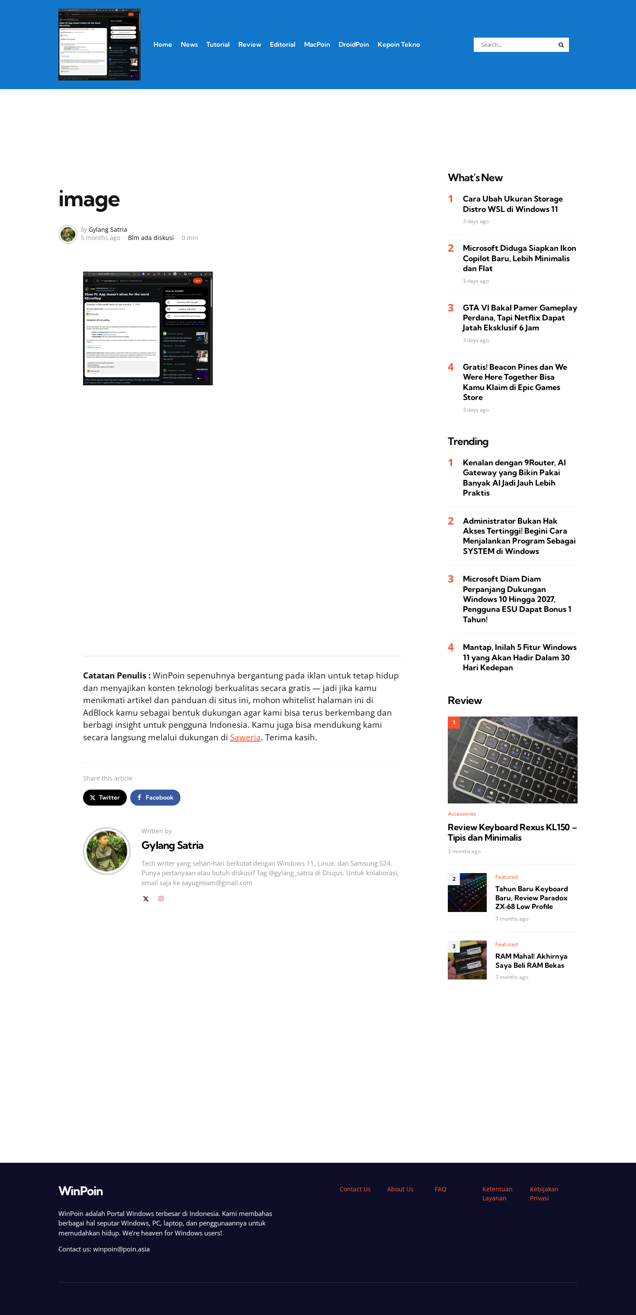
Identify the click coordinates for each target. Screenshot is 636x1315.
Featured (506, 876)
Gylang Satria (108, 229)
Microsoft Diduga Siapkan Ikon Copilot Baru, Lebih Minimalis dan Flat (519, 258)
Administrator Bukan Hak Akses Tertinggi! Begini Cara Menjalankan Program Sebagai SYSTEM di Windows (519, 536)
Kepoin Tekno (399, 44)
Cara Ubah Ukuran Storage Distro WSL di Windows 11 (513, 204)
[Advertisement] (318, 119)
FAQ (440, 1189)
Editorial (283, 44)
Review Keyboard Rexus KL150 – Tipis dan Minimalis (512, 832)
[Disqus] (242, 1033)
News (189, 44)
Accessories (462, 814)
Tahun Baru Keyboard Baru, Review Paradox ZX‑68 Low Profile (531, 897)
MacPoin (317, 44)
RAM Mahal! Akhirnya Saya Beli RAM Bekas (531, 960)
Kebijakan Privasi (544, 1193)
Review (249, 44)
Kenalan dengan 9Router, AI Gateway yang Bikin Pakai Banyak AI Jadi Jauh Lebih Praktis (514, 478)
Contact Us (355, 1189)
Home (163, 44)
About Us (400, 1189)
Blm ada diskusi (151, 238)
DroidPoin (354, 44)
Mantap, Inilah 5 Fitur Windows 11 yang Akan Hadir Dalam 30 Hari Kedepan (520, 658)
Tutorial (218, 44)
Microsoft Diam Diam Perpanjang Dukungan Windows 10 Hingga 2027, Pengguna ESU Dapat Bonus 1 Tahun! (517, 599)
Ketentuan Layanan (497, 1193)
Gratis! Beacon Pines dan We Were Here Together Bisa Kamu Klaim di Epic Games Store (515, 382)
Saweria (245, 737)
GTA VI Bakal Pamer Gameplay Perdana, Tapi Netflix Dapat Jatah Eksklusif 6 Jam (520, 318)
